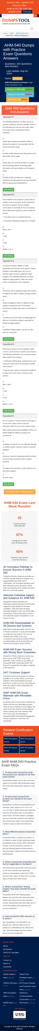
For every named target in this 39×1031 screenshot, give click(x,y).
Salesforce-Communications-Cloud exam (26, 996)
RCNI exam (24, 1003)
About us (6, 963)
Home (5, 33)
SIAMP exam (8, 1003)
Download (18, 78)
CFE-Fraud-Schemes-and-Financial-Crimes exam (28, 986)
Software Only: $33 (20, 95)
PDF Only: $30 (17, 100)
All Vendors (7, 949)
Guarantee (7, 967)
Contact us (7, 960)
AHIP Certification (22, 33)
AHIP (11, 33)
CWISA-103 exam (10, 983)
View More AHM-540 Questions (20, 492)
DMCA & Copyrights (11, 952)
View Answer (8, 189)
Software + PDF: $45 (19, 90)
